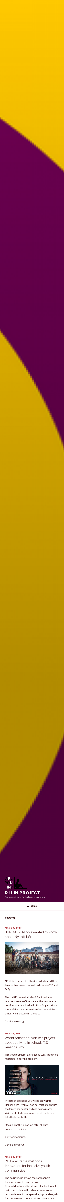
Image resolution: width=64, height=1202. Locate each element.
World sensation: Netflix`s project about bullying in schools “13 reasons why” (30, 1042)
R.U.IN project (22, 893)
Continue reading (14, 1021)
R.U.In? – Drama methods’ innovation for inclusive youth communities (27, 1165)
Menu (34, 906)
